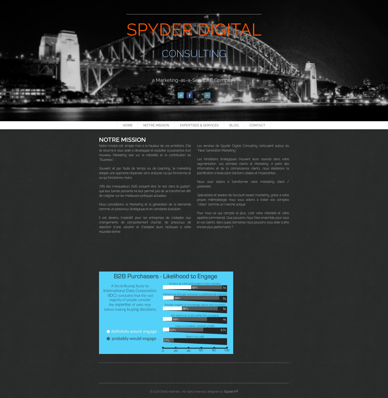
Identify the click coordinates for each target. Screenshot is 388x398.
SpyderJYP (231, 391)
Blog (234, 125)
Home (128, 125)
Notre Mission (156, 125)
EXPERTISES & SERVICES (199, 125)
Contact (257, 125)
